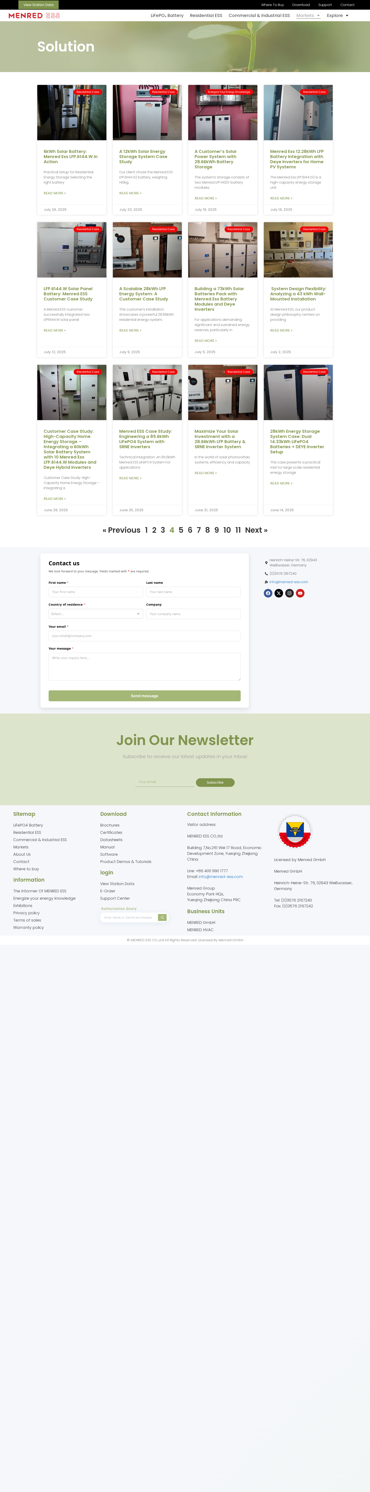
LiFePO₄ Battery (167, 15)
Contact (347, 4)
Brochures (109, 825)
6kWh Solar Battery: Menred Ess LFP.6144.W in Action (71, 156)
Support (325, 4)
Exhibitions (22, 905)
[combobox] (96, 614)
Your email (57, 626)
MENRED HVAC (200, 929)
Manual (107, 847)
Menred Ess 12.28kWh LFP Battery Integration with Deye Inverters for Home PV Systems (297, 159)
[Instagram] (289, 593)
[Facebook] (268, 593)
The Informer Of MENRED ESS (39, 891)
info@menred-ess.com (289, 581)
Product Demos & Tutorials (125, 861)
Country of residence (66, 604)
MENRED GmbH (201, 922)
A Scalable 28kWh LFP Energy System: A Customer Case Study (143, 294)
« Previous (122, 530)
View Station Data (117, 883)
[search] (162, 917)
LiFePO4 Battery (28, 825)
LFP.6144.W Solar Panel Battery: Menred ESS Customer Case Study (68, 294)
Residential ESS (206, 15)
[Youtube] (300, 593)
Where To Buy (272, 4)
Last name (154, 582)
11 (238, 530)
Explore (335, 15)
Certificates (111, 832)
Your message (60, 648)
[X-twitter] (279, 593)
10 (227, 530)
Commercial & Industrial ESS (259, 15)
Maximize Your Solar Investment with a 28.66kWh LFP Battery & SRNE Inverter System (220, 439)
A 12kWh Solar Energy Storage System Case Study (143, 156)
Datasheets (111, 839)
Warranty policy (28, 927)
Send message (144, 696)
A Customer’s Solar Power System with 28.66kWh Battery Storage (216, 159)
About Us (22, 854)
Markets (305, 15)
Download (301, 4)
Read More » (55, 193)
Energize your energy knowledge (44, 898)
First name (57, 582)
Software (109, 854)
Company (154, 604)
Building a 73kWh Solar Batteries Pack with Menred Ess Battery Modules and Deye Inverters (219, 299)
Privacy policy (26, 913)
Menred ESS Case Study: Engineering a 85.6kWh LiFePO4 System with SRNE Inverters (145, 439)
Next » (256, 530)
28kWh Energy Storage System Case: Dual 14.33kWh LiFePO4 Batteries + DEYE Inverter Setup (297, 441)
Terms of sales (27, 920)
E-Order (107, 891)
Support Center (115, 898)
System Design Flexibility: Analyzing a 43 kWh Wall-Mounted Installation (298, 294)
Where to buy (26, 869)
